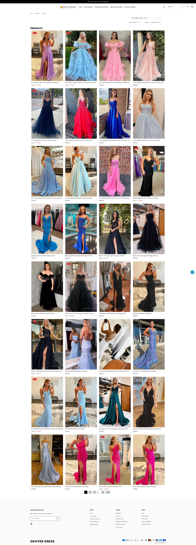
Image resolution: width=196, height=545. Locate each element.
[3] (155, 18)
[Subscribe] (57, 518)
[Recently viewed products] (192, 272)
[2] (152, 18)
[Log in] (164, 6)
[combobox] (175, 6)
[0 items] (192, 6)
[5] (160, 18)
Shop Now (105, 1)
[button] (192, 276)
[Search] (182, 6)
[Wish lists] (187, 6)
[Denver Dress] (68, 7)
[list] (150, 18)
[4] (157, 18)
